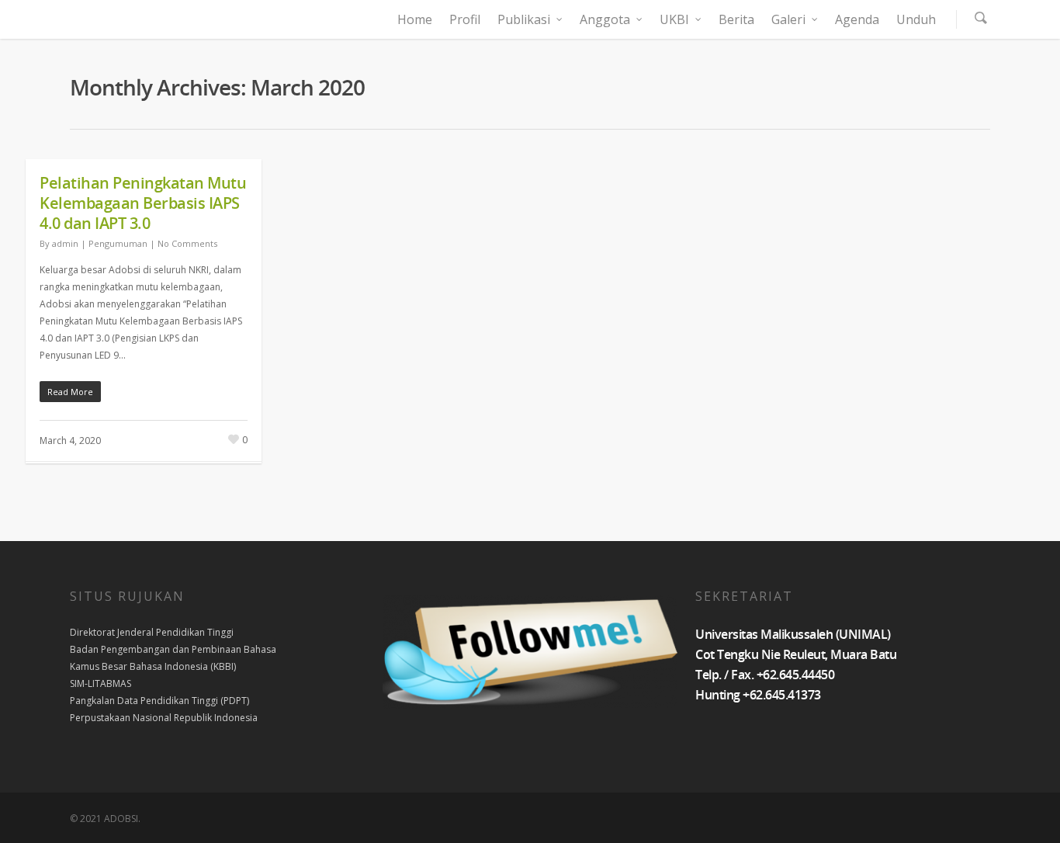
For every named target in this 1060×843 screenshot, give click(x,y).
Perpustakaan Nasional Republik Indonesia (164, 717)
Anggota (605, 19)
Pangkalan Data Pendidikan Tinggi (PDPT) (159, 700)
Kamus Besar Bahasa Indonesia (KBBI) (153, 666)
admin (65, 243)
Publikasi (523, 19)
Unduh (916, 19)
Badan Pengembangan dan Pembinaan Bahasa (173, 649)
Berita (736, 19)
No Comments (187, 243)
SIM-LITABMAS (100, 683)
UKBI (674, 19)
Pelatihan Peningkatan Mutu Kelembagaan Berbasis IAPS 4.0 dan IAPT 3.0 (143, 203)
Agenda (857, 19)
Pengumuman (117, 243)
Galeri (788, 19)
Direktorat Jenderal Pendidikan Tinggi (152, 632)
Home (414, 19)
